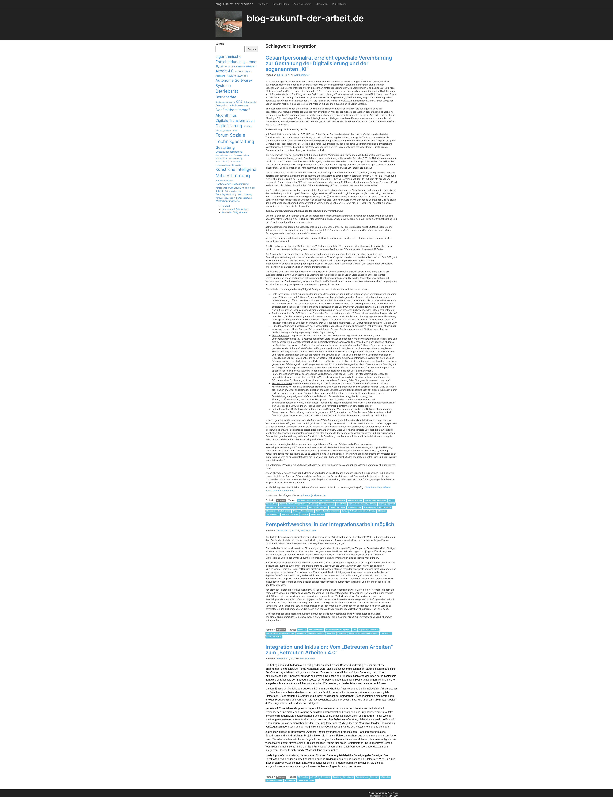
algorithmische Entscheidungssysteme (236, 59)
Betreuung (325, 777)
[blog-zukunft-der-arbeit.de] (228, 24)
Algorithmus (223, 66)
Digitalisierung (229, 125)
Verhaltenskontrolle (290, 514)
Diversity (313, 504)
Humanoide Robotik (316, 633)
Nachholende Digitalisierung (232, 184)
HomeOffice (221, 158)
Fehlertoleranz (362, 777)
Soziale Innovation (273, 637)
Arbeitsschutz (243, 71)
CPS (239, 102)
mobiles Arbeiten (224, 180)
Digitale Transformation (235, 120)
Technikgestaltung (226, 194)
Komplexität (237, 165)
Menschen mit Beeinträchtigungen (363, 633)
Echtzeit (247, 126)
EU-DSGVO (341, 504)
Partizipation (386, 633)
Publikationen (339, 4)
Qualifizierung (307, 511)
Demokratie (243, 105)
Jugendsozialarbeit (274, 781)
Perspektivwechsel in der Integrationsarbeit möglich (329, 524)
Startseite (263, 4)
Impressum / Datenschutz (235, 209)
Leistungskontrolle (337, 507)
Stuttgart (382, 511)
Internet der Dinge (223, 165)
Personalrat (221, 187)
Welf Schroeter (301, 75)
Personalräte (236, 187)
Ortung (296, 511)
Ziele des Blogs (281, 4)
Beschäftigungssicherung (375, 500)
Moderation (322, 4)
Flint (379, 796)
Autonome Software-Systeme (234, 83)
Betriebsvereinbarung (225, 102)
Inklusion (331, 633)
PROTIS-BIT (250, 188)
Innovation (236, 161)
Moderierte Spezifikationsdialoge (377, 507)
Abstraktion (303, 777)
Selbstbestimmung (233, 191)
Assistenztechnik (237, 75)
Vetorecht (304, 514)
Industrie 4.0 (222, 161)
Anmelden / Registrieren (234, 212)
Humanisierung (235, 158)
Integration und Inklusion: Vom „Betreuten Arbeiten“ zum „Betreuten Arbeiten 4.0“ (329, 650)
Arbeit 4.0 (225, 71)
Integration (301, 507)
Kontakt (226, 206)
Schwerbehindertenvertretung (362, 511)
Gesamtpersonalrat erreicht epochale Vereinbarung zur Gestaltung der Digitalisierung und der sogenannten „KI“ (328, 63)
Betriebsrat (227, 91)
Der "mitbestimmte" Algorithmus (233, 112)
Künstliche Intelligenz (236, 169)
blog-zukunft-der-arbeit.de (234, 4)
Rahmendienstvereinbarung (327, 511)
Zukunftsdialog (317, 514)
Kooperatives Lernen (306, 781)
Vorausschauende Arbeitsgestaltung (234, 198)
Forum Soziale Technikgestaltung (235, 138)
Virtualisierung (244, 194)
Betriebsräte (226, 97)
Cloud (391, 500)
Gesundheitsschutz (224, 155)
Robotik (219, 191)
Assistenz (220, 75)
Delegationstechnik (226, 105)
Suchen (220, 43)
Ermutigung (348, 777)
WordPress (393, 793)
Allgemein (281, 500)
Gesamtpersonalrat (387, 504)
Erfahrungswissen (223, 130)
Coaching (337, 777)
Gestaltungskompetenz (229, 151)
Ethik (235, 130)
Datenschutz (250, 102)
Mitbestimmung (233, 175)
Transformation (272, 514)
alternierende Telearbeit (244, 66)
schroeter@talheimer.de (313, 495)
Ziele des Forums (302, 4)
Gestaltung (225, 147)
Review (345, 511)
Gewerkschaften (241, 155)
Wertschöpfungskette (228, 201)
